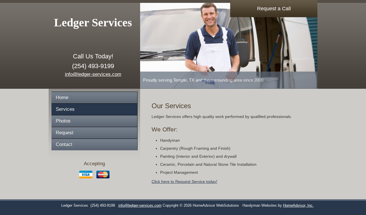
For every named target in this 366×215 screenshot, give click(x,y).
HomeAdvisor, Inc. (298, 206)
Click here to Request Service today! (184, 181)
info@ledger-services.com (93, 74)
